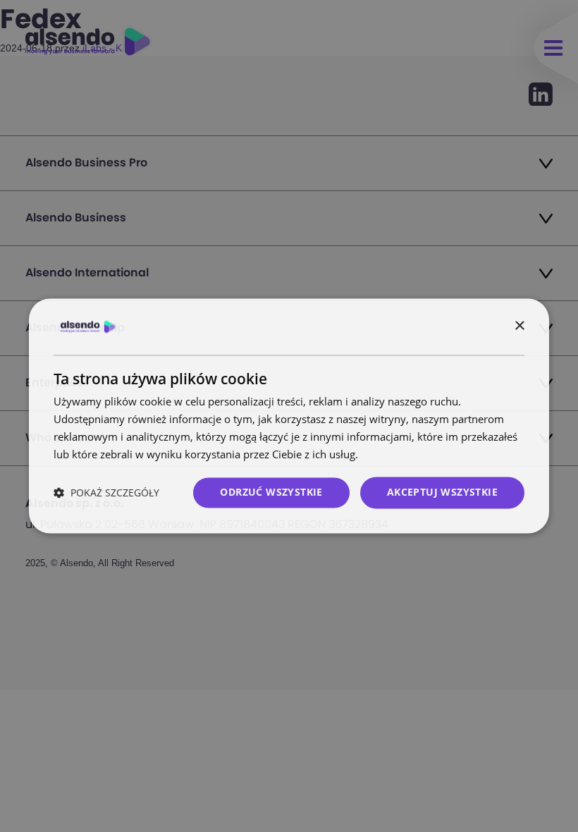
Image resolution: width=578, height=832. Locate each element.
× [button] (519, 326)
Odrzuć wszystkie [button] (271, 492)
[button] (106, 493)
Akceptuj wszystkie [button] (442, 492)
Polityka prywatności (411, 454)
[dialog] (289, 415)
